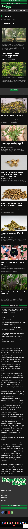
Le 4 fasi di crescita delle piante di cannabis (13, 293)
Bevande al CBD (8, 24)
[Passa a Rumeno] (23, 524)
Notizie (8, 19)
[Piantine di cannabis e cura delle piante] (14, 252)
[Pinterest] (9, 512)
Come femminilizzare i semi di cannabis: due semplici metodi (12, 204)
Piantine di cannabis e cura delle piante (12, 263)
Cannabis (4, 26)
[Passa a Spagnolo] (18, 522)
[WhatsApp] (12, 512)
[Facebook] (2, 512)
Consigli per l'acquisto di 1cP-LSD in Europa (13, 327)
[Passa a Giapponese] (7, 524)
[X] (5, 512)
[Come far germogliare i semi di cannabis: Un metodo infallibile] (14, 133)
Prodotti (13, 19)
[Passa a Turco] (14, 525)
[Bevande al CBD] (14, 35)
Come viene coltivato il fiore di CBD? (12, 234)
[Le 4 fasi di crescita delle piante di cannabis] (14, 282)
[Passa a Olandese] (20, 522)
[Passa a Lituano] (15, 524)
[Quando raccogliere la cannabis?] (14, 105)
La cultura (3, 19)
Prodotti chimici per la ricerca (9, 329)
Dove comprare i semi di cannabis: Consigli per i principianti (11, 55)
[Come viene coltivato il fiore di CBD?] (14, 223)
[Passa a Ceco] (10, 522)
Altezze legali (5, 324)
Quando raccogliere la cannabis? (12, 115)
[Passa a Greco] (2, 524)
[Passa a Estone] (23, 522)
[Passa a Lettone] (12, 524)
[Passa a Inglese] (2, 522)
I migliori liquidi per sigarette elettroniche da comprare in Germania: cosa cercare (13, 310)
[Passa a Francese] (5, 522)
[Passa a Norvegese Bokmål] (18, 524)
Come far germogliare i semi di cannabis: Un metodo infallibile (12, 144)
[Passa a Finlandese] (25, 522)
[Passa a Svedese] (25, 524)
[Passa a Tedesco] (7, 522)
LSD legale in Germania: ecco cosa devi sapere (13, 322)
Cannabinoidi (5, 312)
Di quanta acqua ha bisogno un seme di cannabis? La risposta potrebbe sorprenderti (12, 174)
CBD (3, 319)
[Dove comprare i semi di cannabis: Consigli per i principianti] (14, 69)
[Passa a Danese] (12, 522)
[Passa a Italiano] (15, 522)
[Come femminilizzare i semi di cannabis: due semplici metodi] (14, 193)
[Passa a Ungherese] (5, 524)
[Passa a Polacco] (20, 524)
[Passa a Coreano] (10, 524)
